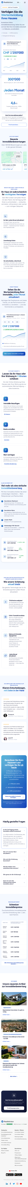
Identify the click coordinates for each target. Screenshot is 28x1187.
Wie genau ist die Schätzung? (12, 874)
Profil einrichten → (14, 124)
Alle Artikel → (14, 1076)
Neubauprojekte (19, 1136)
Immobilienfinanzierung (20, 1139)
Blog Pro (3, 1152)
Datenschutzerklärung (20, 1161)
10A (17, 322)
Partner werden (5, 1150)
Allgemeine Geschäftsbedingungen (21, 1158)
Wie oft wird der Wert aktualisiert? (9, 852)
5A (12, 322)
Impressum (17, 1163)
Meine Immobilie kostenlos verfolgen (13, 797)
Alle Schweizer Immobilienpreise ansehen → (14, 963)
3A (8, 322)
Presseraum (18, 1152)
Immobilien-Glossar (6, 1142)
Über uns (17, 1150)
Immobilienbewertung (6, 1132)
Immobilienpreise (5, 1138)
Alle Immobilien (18, 1165)
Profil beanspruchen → (14, 1108)
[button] (18, 2)
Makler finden (4, 1140)
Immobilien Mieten (19, 1134)
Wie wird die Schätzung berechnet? (10, 860)
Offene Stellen (18, 1155)
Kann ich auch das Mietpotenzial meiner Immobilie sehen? (9, 882)
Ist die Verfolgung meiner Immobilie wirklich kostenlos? (12, 830)
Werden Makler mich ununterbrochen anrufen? (10, 867)
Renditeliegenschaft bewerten (6, 1135)
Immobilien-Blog (5, 1144)
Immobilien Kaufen (19, 1132)
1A (5, 322)
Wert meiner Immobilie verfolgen (14, 353)
